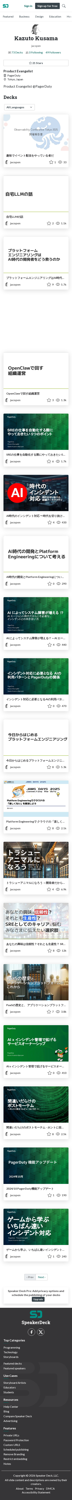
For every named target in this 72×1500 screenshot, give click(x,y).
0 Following (36, 52)
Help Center (10, 1406)
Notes (7, 1463)
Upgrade (38, 1299)
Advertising (10, 1420)
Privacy (39, 1488)
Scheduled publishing (16, 1449)
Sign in (28, 5)
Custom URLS (11, 1444)
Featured (8, 16)
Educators (9, 1387)
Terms (29, 1488)
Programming (11, 1347)
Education (55, 16)
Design (39, 16)
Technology (10, 1352)
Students (8, 1392)
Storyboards (11, 1356)
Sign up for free (47, 5)
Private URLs (11, 1435)
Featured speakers (14, 1368)
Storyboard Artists (14, 1382)
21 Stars (37, 63)
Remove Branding (14, 1454)
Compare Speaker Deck (17, 1416)
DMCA (50, 1488)
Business (24, 16)
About (20, 1488)
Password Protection (16, 1440)
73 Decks (17, 52)
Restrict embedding (15, 1458)
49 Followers (53, 52)
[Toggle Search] (64, 6)
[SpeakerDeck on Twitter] (40, 1332)
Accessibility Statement (36, 1492)
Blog (6, 1411)
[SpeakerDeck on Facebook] (31, 1332)
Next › (41, 1277)
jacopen (15, 162)
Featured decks (12, 1363)
